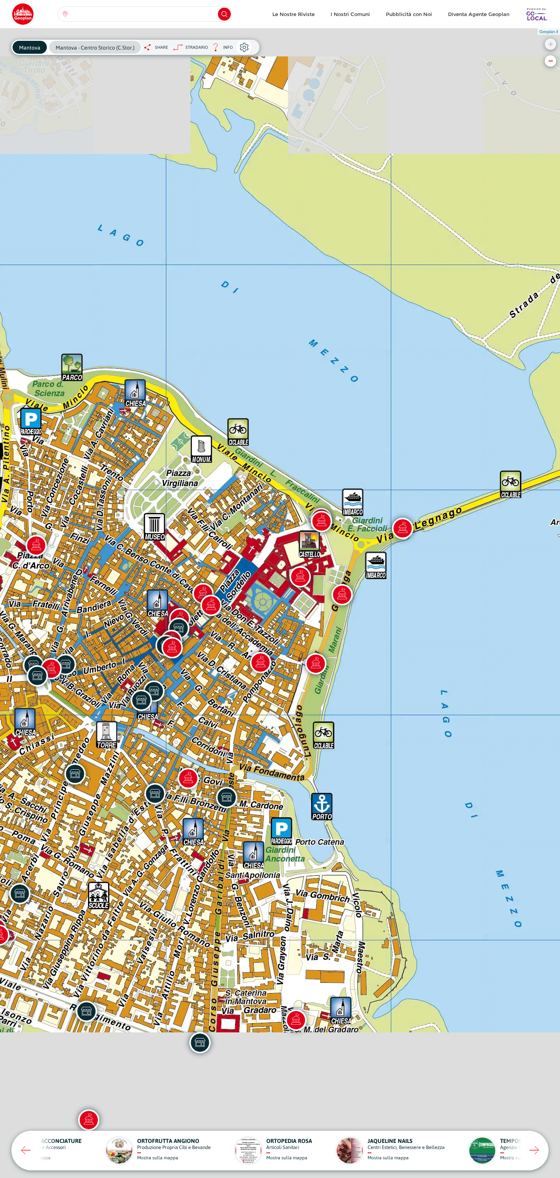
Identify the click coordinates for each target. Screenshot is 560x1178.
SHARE (161, 47)
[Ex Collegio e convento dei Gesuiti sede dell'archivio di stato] (260, 662)
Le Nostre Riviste (293, 14)
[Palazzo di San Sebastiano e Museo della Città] (89, 1120)
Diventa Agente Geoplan (478, 14)
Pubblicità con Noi (409, 14)
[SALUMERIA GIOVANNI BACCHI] (141, 700)
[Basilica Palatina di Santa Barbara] (300, 577)
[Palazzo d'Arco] (36, 545)
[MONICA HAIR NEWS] (226, 797)
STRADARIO (197, 47)
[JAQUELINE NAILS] (20, 893)
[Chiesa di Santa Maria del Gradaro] (296, 1020)
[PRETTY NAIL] (86, 1011)
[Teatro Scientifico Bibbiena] (316, 663)
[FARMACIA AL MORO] (37, 676)
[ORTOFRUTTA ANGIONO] (155, 793)
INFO (220, 49)
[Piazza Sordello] (321, 521)
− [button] (550, 61)
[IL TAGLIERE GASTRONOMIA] (75, 774)
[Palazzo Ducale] (342, 594)
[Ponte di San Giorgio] (402, 528)
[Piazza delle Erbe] (172, 647)
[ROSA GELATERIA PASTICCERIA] (200, 1042)
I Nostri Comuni (350, 14)
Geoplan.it (548, 31)
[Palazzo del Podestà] (211, 605)
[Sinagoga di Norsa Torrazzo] (188, 778)
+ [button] (550, 44)
